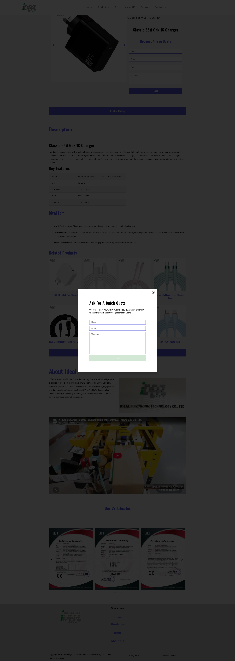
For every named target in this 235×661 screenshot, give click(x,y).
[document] (117, 330)
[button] (153, 292)
